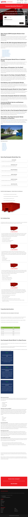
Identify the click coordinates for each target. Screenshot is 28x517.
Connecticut (15, 509)
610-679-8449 (14, 483)
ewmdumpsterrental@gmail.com (6, 497)
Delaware (2, 512)
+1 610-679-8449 (4, 496)
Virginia (15, 508)
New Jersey (2, 509)
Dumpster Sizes (2, 501)
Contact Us (2, 505)
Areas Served (2, 502)
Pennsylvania (2, 508)
